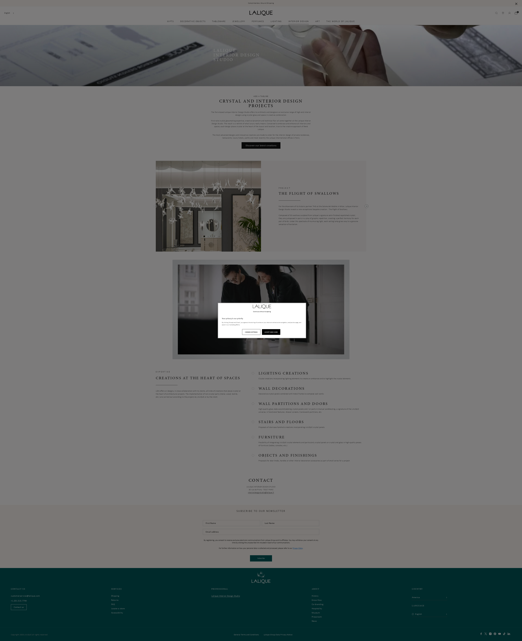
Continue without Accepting (262, 311)
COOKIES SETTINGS (251, 332)
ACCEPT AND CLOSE (271, 332)
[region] (262, 320)
